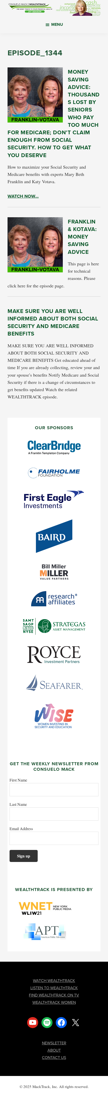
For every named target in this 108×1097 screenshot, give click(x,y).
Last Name (18, 804)
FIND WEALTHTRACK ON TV (54, 995)
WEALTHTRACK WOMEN (54, 1002)
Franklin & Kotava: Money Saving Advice (82, 236)
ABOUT (54, 1050)
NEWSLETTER (54, 1043)
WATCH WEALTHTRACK (54, 980)
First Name (18, 780)
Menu (57, 24)
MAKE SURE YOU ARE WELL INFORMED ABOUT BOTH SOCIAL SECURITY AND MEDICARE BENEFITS (53, 322)
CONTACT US (54, 1057)
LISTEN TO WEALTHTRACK (54, 988)
